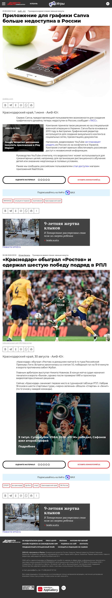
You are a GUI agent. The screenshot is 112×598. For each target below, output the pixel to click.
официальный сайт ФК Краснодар (17, 343)
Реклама (63, 541)
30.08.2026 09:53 (9, 255)
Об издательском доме (32, 541)
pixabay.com (8, 99)
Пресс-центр (51, 541)
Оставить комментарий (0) (89, 180)
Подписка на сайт (68, 544)
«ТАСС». (93, 120)
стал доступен (81, 166)
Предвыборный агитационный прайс (38, 547)
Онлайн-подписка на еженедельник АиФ (40, 544)
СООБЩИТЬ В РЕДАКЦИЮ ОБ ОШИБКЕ (73, 547)
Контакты (84, 544)
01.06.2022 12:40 (9, 11)
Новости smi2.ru (12, 247)
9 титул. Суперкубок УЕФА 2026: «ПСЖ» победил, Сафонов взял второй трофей (62, 439)
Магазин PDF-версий (79, 541)
